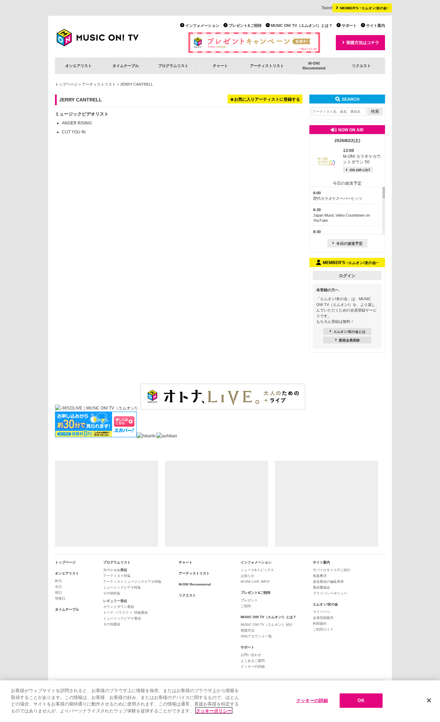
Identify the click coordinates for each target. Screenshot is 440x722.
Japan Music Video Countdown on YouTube (341, 215)
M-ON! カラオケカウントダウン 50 (362, 156)
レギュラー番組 (115, 601)
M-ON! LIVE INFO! (255, 581)
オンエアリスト (78, 66)
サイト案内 (375, 25)
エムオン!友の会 (325, 604)
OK (361, 700)
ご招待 (246, 606)
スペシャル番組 (115, 570)
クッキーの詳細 (253, 666)
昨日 (58, 581)
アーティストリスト (267, 66)
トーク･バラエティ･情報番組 (125, 612)
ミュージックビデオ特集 (122, 587)
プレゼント (249, 600)
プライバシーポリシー (330, 593)
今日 (58, 587)
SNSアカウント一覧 (256, 636)
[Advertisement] (106, 504)
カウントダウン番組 (118, 607)
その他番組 (111, 624)
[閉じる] (429, 700)
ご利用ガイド (323, 629)
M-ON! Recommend (195, 584)
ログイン (347, 275)
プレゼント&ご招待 (245, 25)
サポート (349, 25)
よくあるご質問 (253, 661)
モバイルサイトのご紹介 (332, 570)
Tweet (326, 8)
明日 (58, 592)
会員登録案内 (323, 618)
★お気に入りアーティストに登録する (265, 99)
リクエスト (361, 66)
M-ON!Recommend (314, 65)
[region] (220, 701)
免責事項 (320, 576)
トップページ (66, 84)
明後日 (60, 598)
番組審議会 (321, 587)
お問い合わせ (251, 655)
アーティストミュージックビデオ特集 (132, 581)
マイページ (321, 612)
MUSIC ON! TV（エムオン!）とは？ (301, 25)
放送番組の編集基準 (328, 581)
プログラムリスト (173, 66)
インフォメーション (202, 25)
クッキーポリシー (214, 710)
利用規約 (320, 623)
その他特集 (111, 593)
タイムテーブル (125, 66)
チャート (220, 66)
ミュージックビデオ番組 (122, 618)
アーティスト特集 (117, 576)
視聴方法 (247, 630)
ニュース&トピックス (257, 570)
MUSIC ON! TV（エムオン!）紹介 (267, 624)
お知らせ (247, 576)
